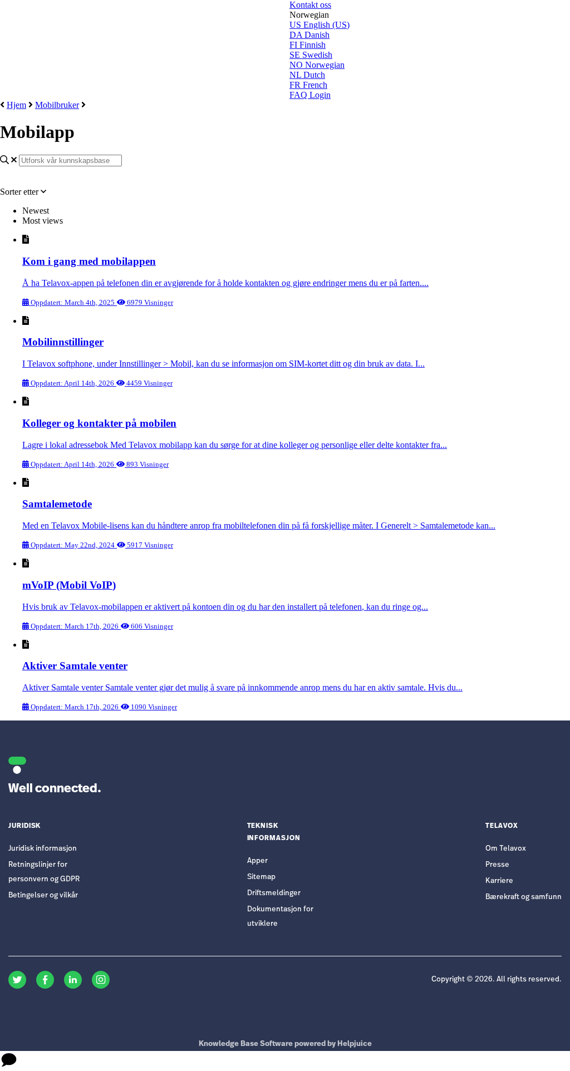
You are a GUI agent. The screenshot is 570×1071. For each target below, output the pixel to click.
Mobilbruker (57, 105)
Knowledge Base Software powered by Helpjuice (285, 1044)
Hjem (16, 105)
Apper (257, 861)
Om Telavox (505, 848)
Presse (497, 864)
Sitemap (261, 877)
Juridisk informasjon (42, 848)
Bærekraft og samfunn (523, 897)
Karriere (499, 881)
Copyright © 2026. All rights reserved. (496, 979)
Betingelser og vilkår (43, 895)
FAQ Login (310, 95)
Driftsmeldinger (274, 893)
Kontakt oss (310, 4)
